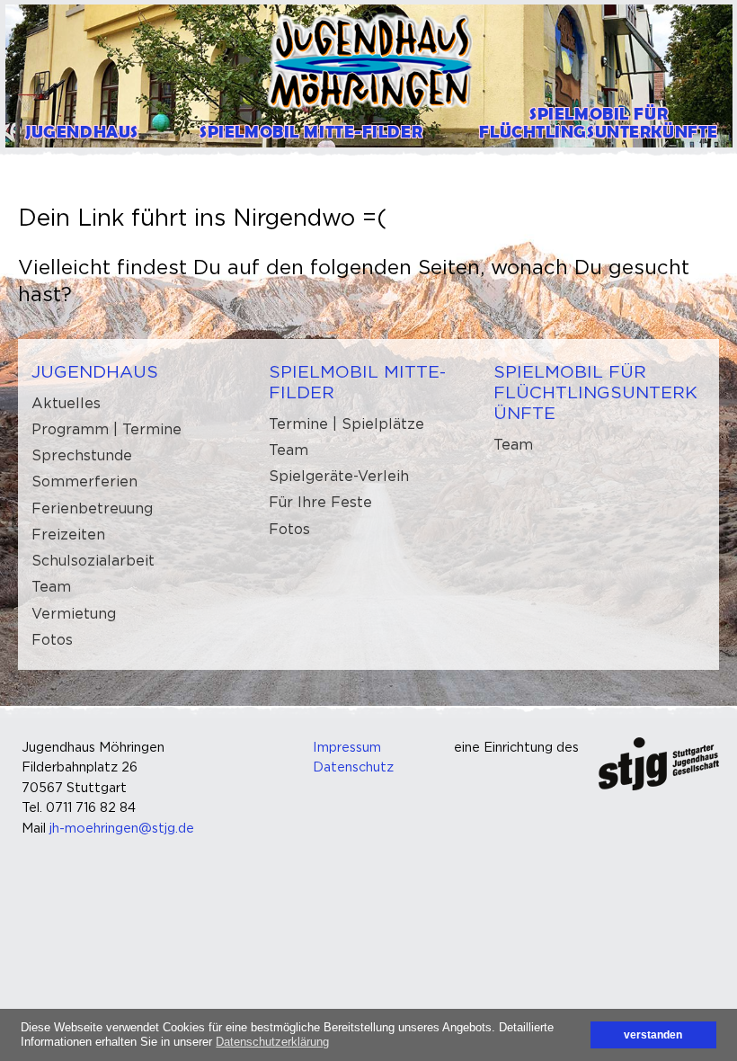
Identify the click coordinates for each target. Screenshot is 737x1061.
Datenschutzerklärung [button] (272, 1041)
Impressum (347, 746)
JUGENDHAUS (94, 371)
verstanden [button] (653, 1034)
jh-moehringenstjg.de (121, 827)
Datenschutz (353, 766)
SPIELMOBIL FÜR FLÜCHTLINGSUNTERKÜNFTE (595, 392)
